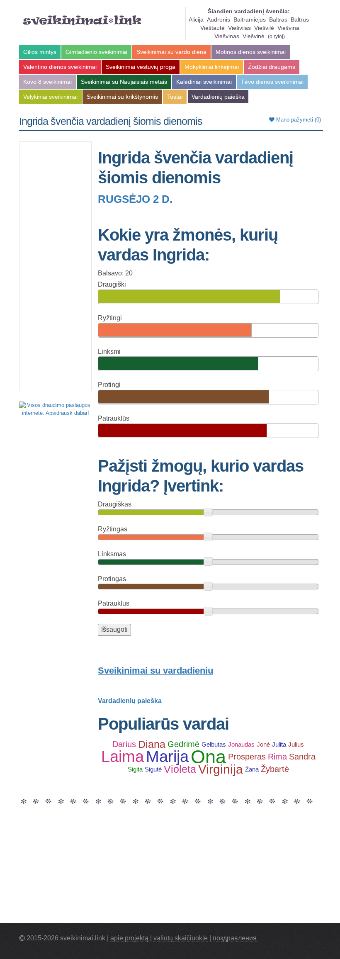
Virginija (220, 769)
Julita (279, 744)
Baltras (278, 19)
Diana (151, 744)
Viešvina (288, 27)
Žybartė (275, 769)
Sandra (302, 756)
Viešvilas (239, 27)
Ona (208, 756)
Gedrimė (183, 744)
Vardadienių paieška (218, 96)
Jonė (263, 744)
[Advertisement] (55, 266)
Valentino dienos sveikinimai (60, 66)
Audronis (218, 19)
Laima (122, 756)
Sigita (135, 769)
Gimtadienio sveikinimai (96, 52)
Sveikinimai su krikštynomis (122, 96)
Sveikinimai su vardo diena (171, 52)
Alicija (196, 19)
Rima (277, 756)
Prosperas (247, 756)
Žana (252, 769)
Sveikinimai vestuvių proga (140, 66)
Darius (124, 744)
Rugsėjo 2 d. (135, 199)
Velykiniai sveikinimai (50, 96)
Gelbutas (214, 744)
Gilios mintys (39, 52)
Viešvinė (254, 36)
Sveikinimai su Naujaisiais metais (124, 81)
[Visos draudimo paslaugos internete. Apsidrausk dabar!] (55, 409)
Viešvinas (226, 36)
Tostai (174, 96)
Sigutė (153, 769)
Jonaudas (241, 744)
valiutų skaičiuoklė (180, 938)
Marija (167, 756)
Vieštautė (212, 27)
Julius (296, 744)
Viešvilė (264, 27)
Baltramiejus (249, 19)
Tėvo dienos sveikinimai (272, 81)
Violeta (180, 769)
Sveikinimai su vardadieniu (155, 670)
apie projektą (129, 938)
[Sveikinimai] (82, 20)
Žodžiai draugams (271, 66)
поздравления (235, 938)
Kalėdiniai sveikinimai (204, 81)
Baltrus (300, 19)
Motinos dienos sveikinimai (251, 52)
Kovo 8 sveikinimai (47, 81)
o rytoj (276, 36)
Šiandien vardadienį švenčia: (249, 11)
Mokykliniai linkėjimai (212, 66)
